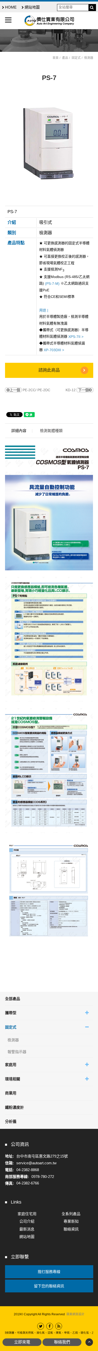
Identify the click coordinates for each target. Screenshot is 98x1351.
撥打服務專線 (49, 1271)
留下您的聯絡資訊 (49, 1286)
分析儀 (10, 1121)
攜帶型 (10, 1013)
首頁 (56, 58)
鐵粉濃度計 (14, 1107)
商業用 (10, 1093)
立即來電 (22, 1342)
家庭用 (10, 1064)
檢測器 (13, 1040)
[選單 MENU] (8, 20)
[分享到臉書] (49, 1326)
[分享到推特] (40, 1326)
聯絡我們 (62, 1342)
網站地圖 (32, 7)
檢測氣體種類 (51, 430)
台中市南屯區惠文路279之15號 (42, 1156)
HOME (11, 7)
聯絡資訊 (71, 1229)
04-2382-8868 (27, 1170)
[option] (49, 142)
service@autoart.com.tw (36, 1163)
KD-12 (77, 390)
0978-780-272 (42, 1176)
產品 (65, 58)
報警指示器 (17, 1052)
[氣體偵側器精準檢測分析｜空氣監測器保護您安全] (49, 40)
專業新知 (71, 1221)
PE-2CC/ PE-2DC (30, 390)
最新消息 (26, 1229)
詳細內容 (18, 430)
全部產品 (12, 999)
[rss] (58, 1326)
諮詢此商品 (49, 370)
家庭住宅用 (27, 1214)
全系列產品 (71, 1214)
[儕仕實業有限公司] (49, 20)
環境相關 (12, 1079)
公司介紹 (26, 1221)
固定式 (10, 1027)
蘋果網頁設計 (75, 1314)
